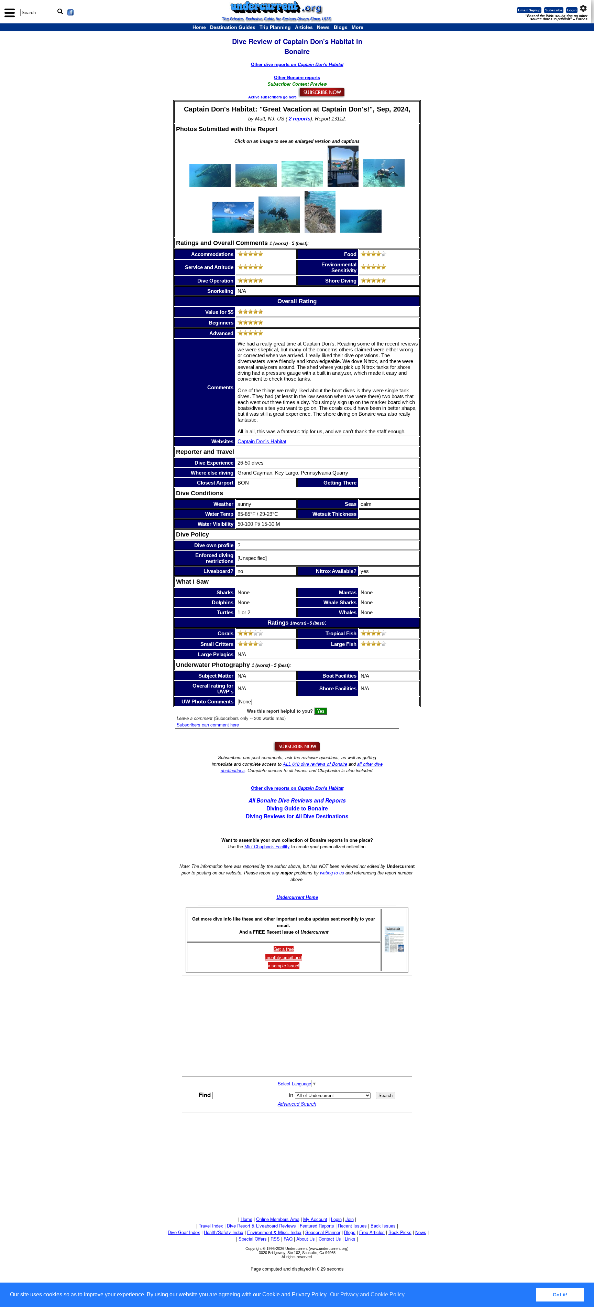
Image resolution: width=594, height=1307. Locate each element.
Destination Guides (232, 27)
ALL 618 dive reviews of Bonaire (315, 764)
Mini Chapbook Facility (267, 846)
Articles (304, 27)
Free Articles (372, 1232)
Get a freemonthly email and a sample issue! (283, 957)
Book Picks (399, 1232)
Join (349, 1219)
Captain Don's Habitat (262, 441)
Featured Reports (317, 1225)
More (357, 27)
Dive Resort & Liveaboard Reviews (261, 1225)
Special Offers (253, 1238)
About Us (305, 1238)
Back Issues (383, 1225)
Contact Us (330, 1238)
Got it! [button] (560, 1294)
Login (571, 10)
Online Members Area (277, 1219)
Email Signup (529, 10)
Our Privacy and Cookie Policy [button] (367, 1294)
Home (199, 27)
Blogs (341, 27)
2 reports (299, 118)
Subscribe (553, 10)
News (323, 27)
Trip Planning (275, 27)
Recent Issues (352, 1225)
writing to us (332, 872)
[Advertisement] (297, 1026)
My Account (315, 1219)
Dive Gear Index (184, 1232)
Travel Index (211, 1225)
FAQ (288, 1238)
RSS (275, 1238)
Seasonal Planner (322, 1232)
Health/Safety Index (223, 1232)
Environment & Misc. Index (274, 1232)
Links (350, 1238)
